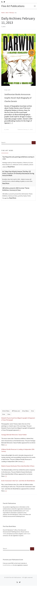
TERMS (4, 533)
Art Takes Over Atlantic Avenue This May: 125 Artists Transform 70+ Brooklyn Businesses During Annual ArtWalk (18, 173)
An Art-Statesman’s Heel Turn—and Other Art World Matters (18, 481)
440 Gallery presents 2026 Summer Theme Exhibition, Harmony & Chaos (15, 189)
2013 (7, 12)
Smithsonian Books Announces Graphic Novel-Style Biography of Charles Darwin (17, 97)
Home (3, 12)
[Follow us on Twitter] (4, 2)
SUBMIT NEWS (26, 533)
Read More (11, 167)
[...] (19, 430)
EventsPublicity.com (8, 565)
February (11, 12)
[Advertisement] (18, 222)
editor (7, 129)
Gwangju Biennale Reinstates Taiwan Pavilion (14, 435)
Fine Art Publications (15, 577)
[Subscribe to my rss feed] (2, 2)
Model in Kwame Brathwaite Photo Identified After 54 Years (17, 466)
